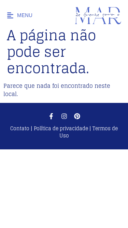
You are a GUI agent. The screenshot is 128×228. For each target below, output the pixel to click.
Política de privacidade (61, 128)
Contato (20, 128)
